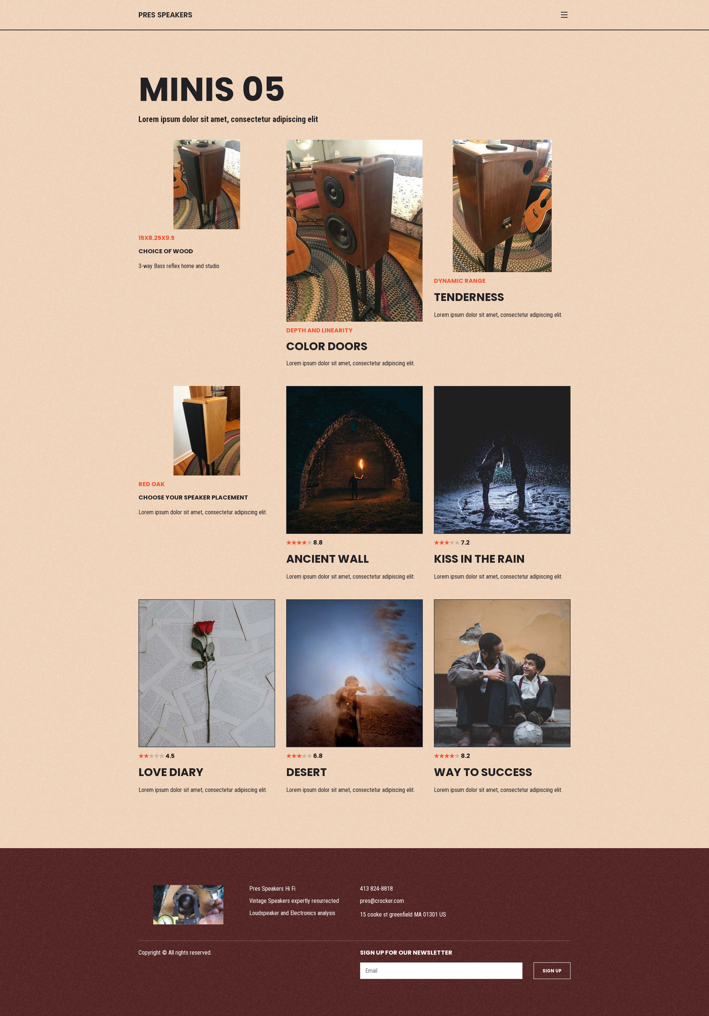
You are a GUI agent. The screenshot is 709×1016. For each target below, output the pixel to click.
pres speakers (165, 15)
